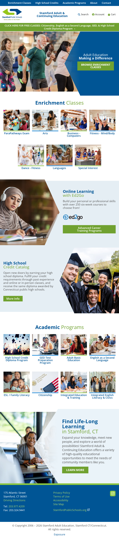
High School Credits (46, 3)
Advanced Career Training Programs (89, 229)
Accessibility (60, 500)
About (93, 3)
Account (99, 14)
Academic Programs (74, 3)
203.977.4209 (17, 506)
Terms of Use (61, 496)
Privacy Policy (61, 492)
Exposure (59, 534)
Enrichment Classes (19, 3)
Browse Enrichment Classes (95, 66)
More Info (13, 299)
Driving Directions (14, 500)
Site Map (58, 504)
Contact (106, 3)
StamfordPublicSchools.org (69, 510)
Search (85, 14)
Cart (113, 14)
